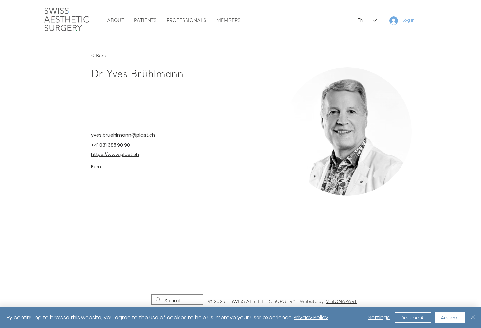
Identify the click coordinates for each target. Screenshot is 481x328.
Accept (450, 317)
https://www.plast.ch (115, 154)
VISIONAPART (341, 301)
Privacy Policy (311, 317)
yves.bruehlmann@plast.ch (123, 135)
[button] (115, 20)
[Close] (473, 317)
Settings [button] (379, 317)
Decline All (413, 317)
